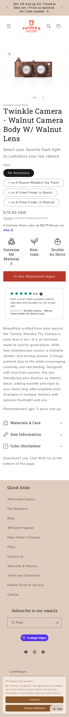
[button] (9, 26)
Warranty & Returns (22, 566)
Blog (10, 518)
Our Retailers (17, 509)
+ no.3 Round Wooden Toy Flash (33, 182)
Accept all (34, 699)
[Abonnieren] (56, 623)
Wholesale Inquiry (21, 499)
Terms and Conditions (23, 575)
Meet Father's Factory (23, 537)
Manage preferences (34, 708)
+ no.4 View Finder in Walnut (31, 202)
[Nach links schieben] (26, 98)
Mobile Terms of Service (25, 585)
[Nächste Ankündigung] (62, 8)
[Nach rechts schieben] (43, 98)
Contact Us (15, 556)
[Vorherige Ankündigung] (7, 8)
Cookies (13, 594)
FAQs (11, 547)
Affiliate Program (20, 528)
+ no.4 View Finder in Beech (30, 192)
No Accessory (18, 173)
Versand (7, 218)
